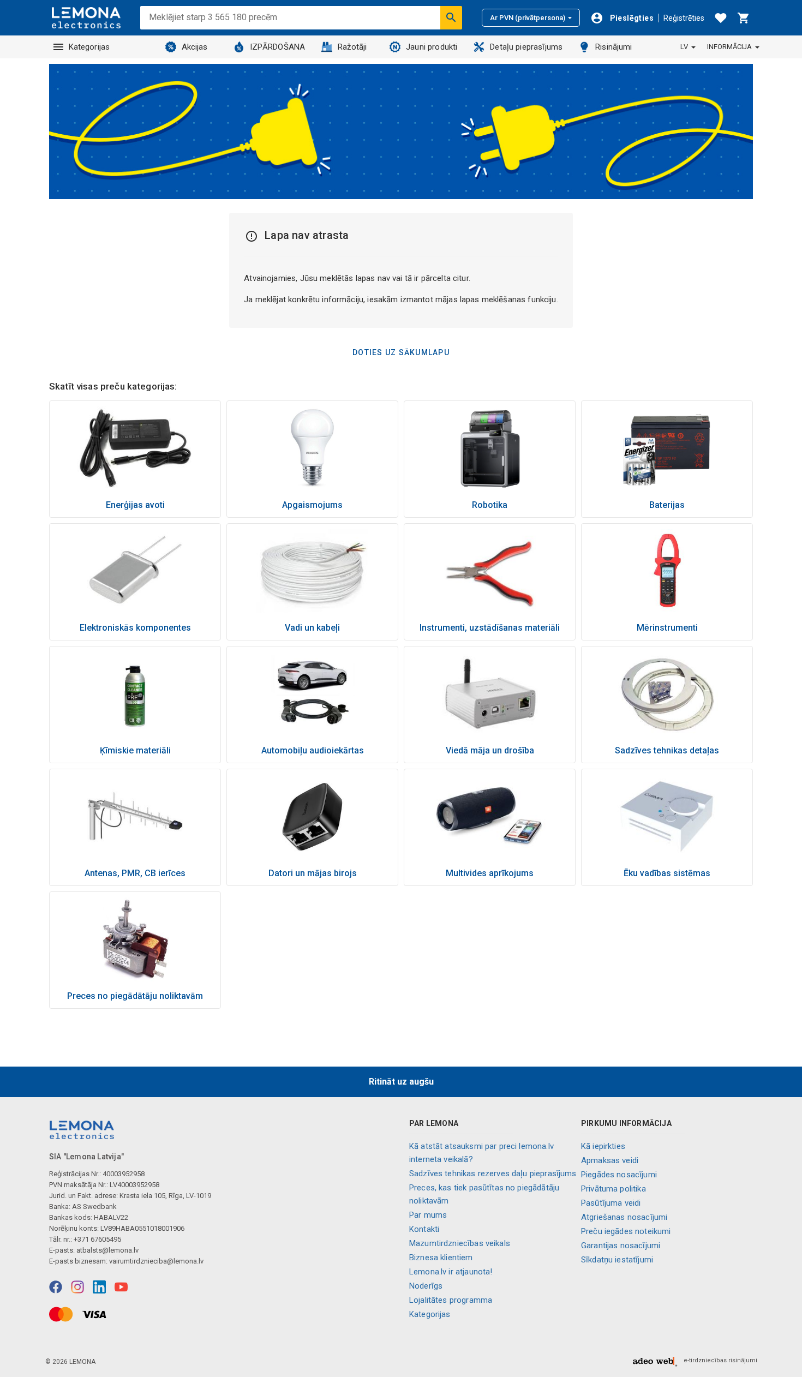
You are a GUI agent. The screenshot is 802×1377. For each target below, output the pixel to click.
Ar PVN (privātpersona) (527, 18)
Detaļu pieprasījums (526, 47)
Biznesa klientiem (441, 1257)
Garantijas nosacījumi (620, 1245)
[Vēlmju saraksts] (720, 18)
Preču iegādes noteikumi (626, 1231)
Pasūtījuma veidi (611, 1203)
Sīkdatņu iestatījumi (617, 1260)
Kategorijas (89, 47)
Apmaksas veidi (609, 1160)
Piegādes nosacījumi (619, 1175)
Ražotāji (352, 47)
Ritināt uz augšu (401, 1081)
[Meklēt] (451, 17)
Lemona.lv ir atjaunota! (450, 1272)
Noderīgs (425, 1286)
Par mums (428, 1215)
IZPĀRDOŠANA (278, 47)
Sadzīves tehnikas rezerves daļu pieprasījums (493, 1173)
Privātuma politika (613, 1189)
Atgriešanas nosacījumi (624, 1217)
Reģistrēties (683, 18)
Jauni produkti (431, 47)
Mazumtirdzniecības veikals (459, 1243)
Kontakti (424, 1229)
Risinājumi (613, 47)
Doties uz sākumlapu (401, 352)
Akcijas (195, 47)
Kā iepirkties (603, 1146)
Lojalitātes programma (450, 1300)
